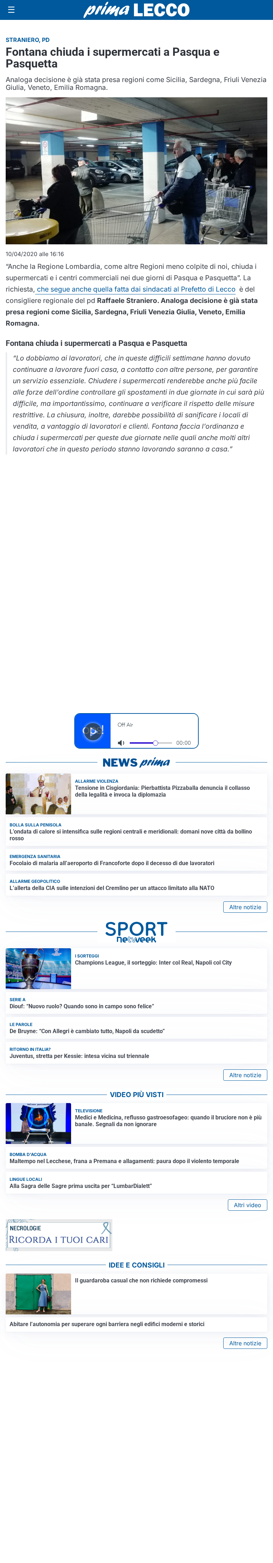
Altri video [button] (247, 1205)
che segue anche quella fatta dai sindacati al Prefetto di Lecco (135, 289)
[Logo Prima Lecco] (136, 10)
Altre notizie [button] (245, 907)
